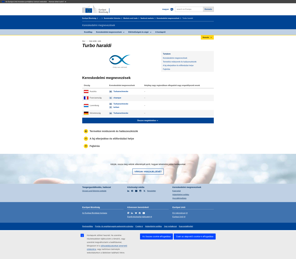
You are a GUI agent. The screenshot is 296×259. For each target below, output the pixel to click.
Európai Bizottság (89, 18)
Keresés (208, 9)
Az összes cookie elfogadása (156, 236)
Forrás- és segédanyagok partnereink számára (114, 226)
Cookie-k (139, 226)
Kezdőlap (88, 32)
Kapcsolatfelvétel (186, 226)
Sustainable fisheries (112, 18)
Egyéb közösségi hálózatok (138, 217)
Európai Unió (177, 217)
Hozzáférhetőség (179, 198)
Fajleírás (166, 69)
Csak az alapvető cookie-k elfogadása (194, 236)
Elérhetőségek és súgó (138, 32)
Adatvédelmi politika (180, 195)
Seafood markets (147, 18)
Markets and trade (130, 18)
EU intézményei (178, 213)
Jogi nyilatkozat (170, 226)
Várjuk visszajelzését (148, 171)
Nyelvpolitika (87, 226)
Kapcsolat (176, 191)
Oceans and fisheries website (94, 191)
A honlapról (160, 32)
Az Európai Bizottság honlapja (94, 213)
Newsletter (151, 191)
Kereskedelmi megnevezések (168, 18)
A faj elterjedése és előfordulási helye (178, 65)
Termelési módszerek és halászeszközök (179, 62)
